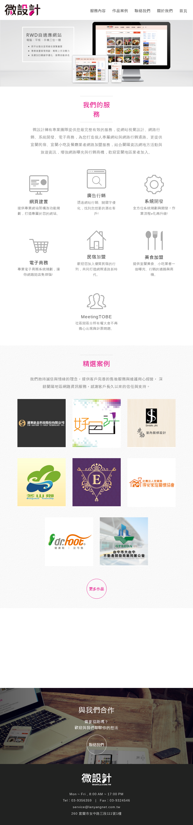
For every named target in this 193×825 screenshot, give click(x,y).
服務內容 (98, 11)
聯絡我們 (143, 11)
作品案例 (120, 11)
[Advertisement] (96, 648)
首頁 (183, 11)
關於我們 (165, 11)
